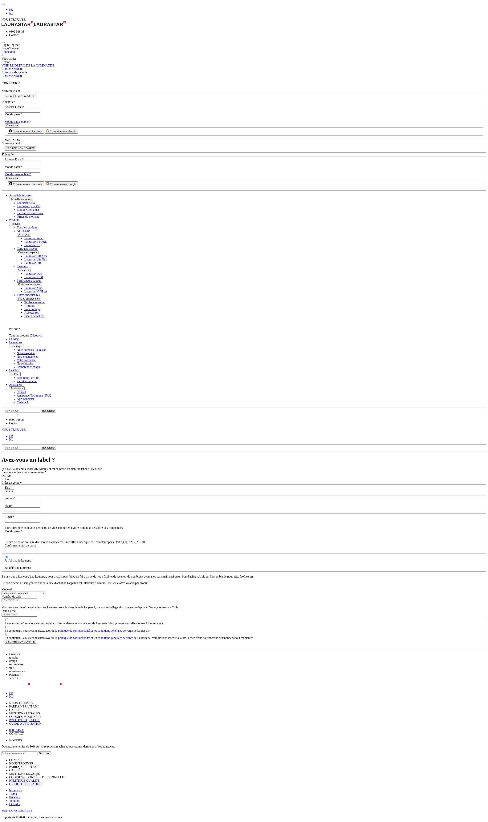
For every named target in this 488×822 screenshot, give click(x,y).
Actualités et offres (20, 195)
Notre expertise (26, 353)
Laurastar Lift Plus (35, 259)
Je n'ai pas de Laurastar (18, 560)
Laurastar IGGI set (35, 291)
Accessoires (31, 312)
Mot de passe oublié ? (18, 121)
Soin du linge (32, 309)
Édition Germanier (28, 209)
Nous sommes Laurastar (31, 349)
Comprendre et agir (28, 367)
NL (11, 13)
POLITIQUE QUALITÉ (24, 720)
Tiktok (13, 794)
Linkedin (14, 804)
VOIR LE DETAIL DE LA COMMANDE (28, 65)
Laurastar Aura (26, 202)
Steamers (22, 266)
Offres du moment (28, 216)
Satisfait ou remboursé (30, 213)
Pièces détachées (34, 316)
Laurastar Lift (32, 262)
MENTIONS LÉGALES (17, 810)
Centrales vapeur (27, 248)
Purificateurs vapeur (29, 280)
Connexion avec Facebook (27, 131)
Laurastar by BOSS (28, 206)
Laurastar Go (32, 245)
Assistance (15, 384)
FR (11, 9)
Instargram (15, 790)
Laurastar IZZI (33, 273)
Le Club (14, 370)
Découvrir (36, 335)
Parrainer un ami (27, 381)
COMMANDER (12, 69)
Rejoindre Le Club (28, 377)
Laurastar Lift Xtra (35, 256)
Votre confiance (26, 360)
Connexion (8, 51)
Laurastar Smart (33, 238)
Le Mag (14, 338)
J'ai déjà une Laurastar (18, 567)
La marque (15, 342)
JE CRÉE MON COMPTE (20, 96)
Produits (14, 220)
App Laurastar (25, 399)
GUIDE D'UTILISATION (25, 723)
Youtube (14, 800)
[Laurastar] (244, 24)
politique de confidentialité (74, 630)
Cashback (23, 402)
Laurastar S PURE (35, 241)
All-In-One (23, 230)
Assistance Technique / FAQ (34, 395)
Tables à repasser (34, 302)
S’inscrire (44, 753)
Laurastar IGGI (33, 277)
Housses (29, 305)
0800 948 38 (16, 730)
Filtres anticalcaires (28, 294)
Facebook (15, 797)
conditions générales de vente (115, 630)
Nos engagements (27, 356)
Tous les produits (27, 227)
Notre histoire (25, 363)
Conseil (21, 392)
